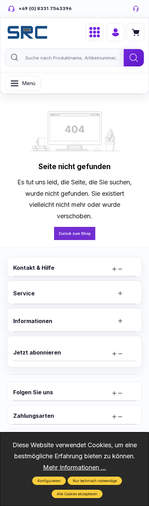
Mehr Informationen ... (74, 467)
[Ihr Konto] (116, 32)
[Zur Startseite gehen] (27, 32)
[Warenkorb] (135, 32)
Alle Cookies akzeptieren (77, 494)
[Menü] (95, 32)
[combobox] (64, 57)
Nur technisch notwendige (95, 481)
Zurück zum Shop (75, 233)
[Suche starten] (134, 57)
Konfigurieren (49, 481)
